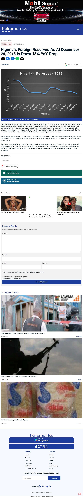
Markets (51, 460)
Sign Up (54, 478)
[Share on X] (3, 58)
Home (2, 40)
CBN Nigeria (5, 160)
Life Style (51, 468)
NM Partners (28, 466)
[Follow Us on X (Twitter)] (50, 486)
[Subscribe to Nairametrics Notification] (79, 494)
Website (45, 263)
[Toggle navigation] (78, 28)
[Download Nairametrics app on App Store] (41, 446)
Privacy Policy (28, 463)
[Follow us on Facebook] (3, 31)
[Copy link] (22, 58)
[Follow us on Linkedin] (6, 31)
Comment (5, 233)
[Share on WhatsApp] (17, 58)
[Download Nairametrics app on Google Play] (41, 440)
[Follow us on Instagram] (9, 31)
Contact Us (28, 460)
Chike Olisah (79, 336)
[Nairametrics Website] (14, 28)
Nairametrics (5, 64)
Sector (50, 463)
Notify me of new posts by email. (13, 278)
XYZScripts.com (49, 496)
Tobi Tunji (80, 379)
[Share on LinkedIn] (13, 58)
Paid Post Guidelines (30, 468)
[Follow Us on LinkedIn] (43, 486)
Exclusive (51, 455)
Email (4, 263)
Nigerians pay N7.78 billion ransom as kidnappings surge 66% (19, 376)
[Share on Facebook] (8, 58)
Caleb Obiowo (79, 423)
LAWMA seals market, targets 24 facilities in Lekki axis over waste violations (22, 333)
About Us (27, 457)
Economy (51, 457)
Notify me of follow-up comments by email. (16, 277)
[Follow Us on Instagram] (47, 486)
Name (4, 255)
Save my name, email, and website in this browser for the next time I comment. (24, 272)
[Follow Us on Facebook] (40, 486)
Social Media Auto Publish (35, 496)
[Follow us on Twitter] (12, 31)
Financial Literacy (53, 466)
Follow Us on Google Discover (74, 64)
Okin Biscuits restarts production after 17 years (14, 420)
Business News (8, 40)
